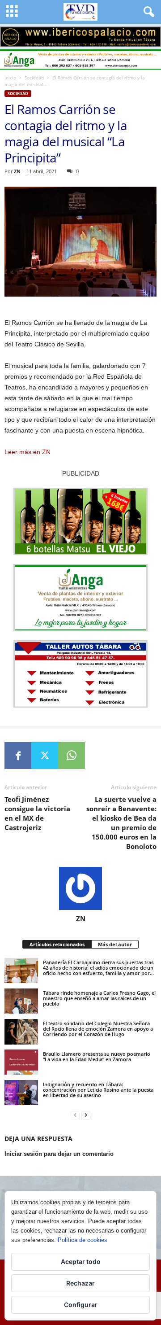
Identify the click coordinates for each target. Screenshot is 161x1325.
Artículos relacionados (57, 944)
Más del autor (115, 944)
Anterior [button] (11, 34)
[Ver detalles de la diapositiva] (80, 36)
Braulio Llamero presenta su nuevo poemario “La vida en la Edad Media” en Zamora (96, 1056)
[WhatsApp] (71, 755)
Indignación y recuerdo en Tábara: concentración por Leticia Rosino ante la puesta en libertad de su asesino (98, 1089)
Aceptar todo (81, 1261)
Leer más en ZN (27, 451)
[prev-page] (75, 1115)
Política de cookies (82, 1240)
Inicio (10, 77)
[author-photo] (80, 888)
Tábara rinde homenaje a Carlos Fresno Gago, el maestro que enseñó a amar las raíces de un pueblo (99, 998)
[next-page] (85, 1115)
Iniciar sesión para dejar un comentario (59, 1153)
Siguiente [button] (150, 34)
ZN (17, 171)
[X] (44, 755)
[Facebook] (17, 755)
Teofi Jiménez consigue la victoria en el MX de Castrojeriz (37, 813)
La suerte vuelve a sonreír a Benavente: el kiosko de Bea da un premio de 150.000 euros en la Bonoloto (121, 823)
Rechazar (80, 1283)
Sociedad (34, 77)
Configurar (80, 1304)
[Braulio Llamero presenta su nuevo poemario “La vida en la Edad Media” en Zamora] (21, 1062)
